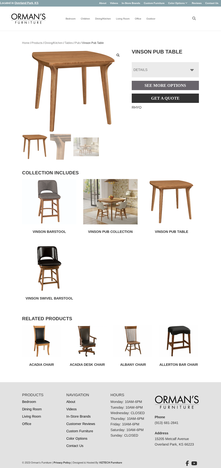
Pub (77, 42)
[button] (118, 55)
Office (138, 18)
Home (26, 42)
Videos (114, 3)
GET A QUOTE (165, 98)
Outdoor (150, 18)
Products (37, 42)
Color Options (176, 3)
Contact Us (211, 3)
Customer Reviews (80, 424)
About (102, 3)
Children (85, 18)
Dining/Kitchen (103, 18)
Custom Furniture (154, 3)
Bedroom (71, 18)
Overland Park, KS (27, 3)
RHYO (137, 107)
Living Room (123, 18)
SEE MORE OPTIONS (165, 85)
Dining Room (32, 409)
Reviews (197, 3)
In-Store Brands (131, 3)
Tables (69, 42)
